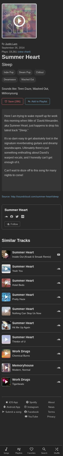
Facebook (33, 411)
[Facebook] (11, 217)
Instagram (33, 407)
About (51, 402)
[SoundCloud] (6, 217)
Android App (13, 407)
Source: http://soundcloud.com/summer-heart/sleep (30, 196)
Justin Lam (11, 43)
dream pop (24, 72)
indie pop (8, 72)
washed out (27, 79)
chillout (40, 72)
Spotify (33, 402)
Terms (51, 411)
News (51, 407)
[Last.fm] (22, 217)
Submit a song (13, 411)
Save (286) (14, 101)
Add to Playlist (39, 101)
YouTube (33, 416)
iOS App (13, 402)
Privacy (51, 416)
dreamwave (10, 79)
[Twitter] (17, 217)
